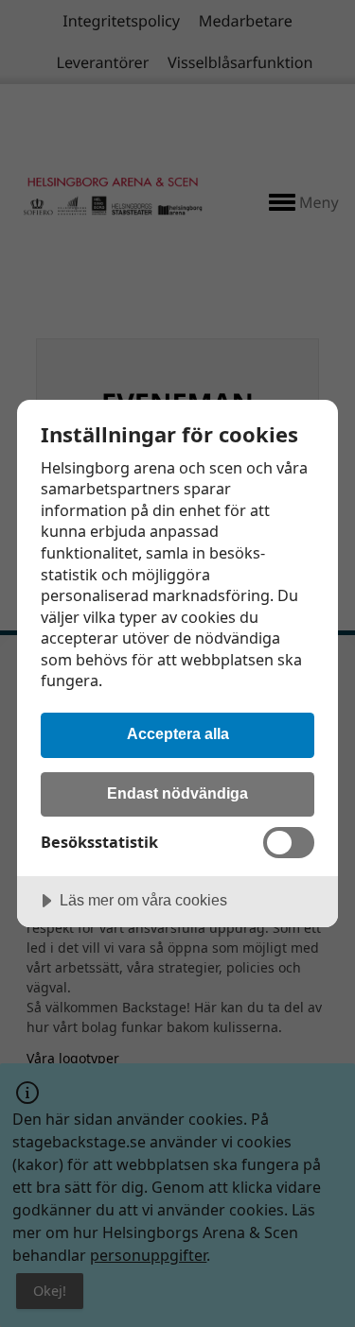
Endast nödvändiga (177, 792)
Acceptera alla (178, 733)
